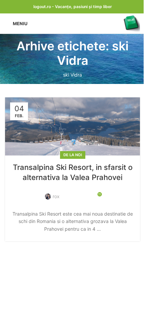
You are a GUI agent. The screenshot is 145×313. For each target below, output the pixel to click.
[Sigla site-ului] (131, 23)
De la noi (72, 154)
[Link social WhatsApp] (85, 192)
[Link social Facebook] (69, 192)
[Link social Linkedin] (77, 192)
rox (56, 196)
